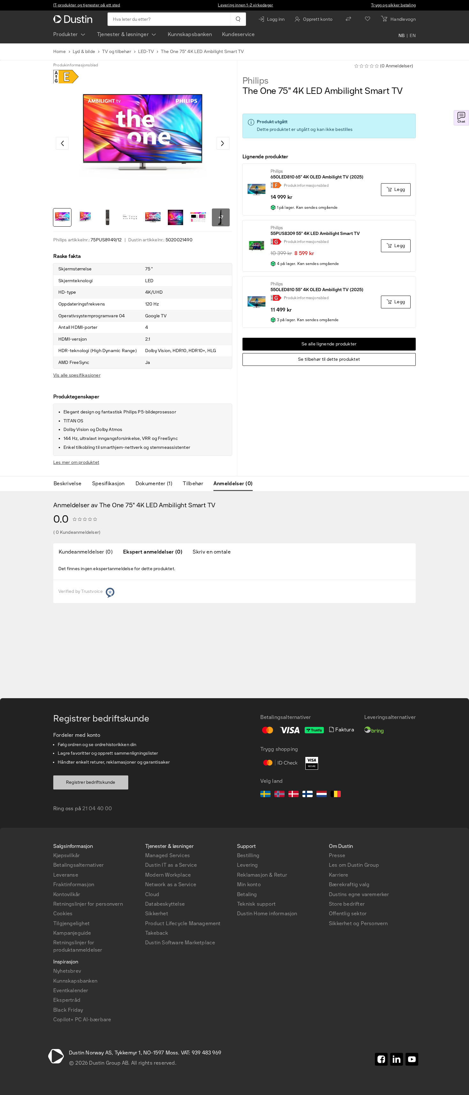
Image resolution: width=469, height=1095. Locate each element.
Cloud (152, 894)
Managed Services (167, 855)
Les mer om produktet (76, 462)
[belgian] (336, 795)
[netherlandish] (321, 795)
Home (59, 51)
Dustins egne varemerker (359, 894)
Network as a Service (170, 884)
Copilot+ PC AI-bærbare (82, 1019)
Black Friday (68, 1010)
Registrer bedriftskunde (90, 782)
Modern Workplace (168, 875)
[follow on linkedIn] (396, 1059)
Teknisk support (256, 904)
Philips (255, 81)
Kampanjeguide (72, 933)
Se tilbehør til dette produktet (329, 359)
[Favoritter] (367, 19)
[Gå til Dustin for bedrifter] (74, 19)
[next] (223, 143)
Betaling (247, 894)
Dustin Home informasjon (267, 913)
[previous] (62, 143)
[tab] (70, 483)
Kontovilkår (66, 894)
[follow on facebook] (381, 1059)
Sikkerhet (156, 913)
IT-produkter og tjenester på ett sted (86, 5)
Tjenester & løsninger (123, 34)
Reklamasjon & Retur (262, 875)
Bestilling (248, 855)
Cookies (62, 913)
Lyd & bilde (84, 51)
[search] (238, 19)
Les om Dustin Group (354, 865)
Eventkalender (70, 990)
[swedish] (265, 795)
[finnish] (307, 795)
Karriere (338, 875)
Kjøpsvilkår (66, 855)
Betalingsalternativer (78, 865)
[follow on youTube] (412, 1059)
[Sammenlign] (348, 19)
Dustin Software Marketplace (180, 943)
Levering (247, 865)
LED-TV (146, 51)
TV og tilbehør (116, 51)
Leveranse (65, 875)
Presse (337, 855)
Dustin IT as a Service (171, 865)
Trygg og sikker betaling (393, 5)
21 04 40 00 (97, 808)
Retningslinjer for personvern (88, 904)
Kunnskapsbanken (190, 34)
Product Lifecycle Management (183, 923)
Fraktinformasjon (73, 884)
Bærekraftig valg (349, 884)
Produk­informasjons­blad (75, 65)
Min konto (249, 884)
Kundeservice (238, 34)
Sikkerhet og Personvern (358, 923)
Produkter (65, 34)
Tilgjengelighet (71, 923)
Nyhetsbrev (67, 971)
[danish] (293, 795)
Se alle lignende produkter (329, 344)
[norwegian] (279, 795)
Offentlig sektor (348, 913)
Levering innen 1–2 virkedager (245, 5)
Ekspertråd (66, 1000)
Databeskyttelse (165, 904)
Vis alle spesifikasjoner (76, 375)
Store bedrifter (347, 904)
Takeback (156, 933)
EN (413, 36)
